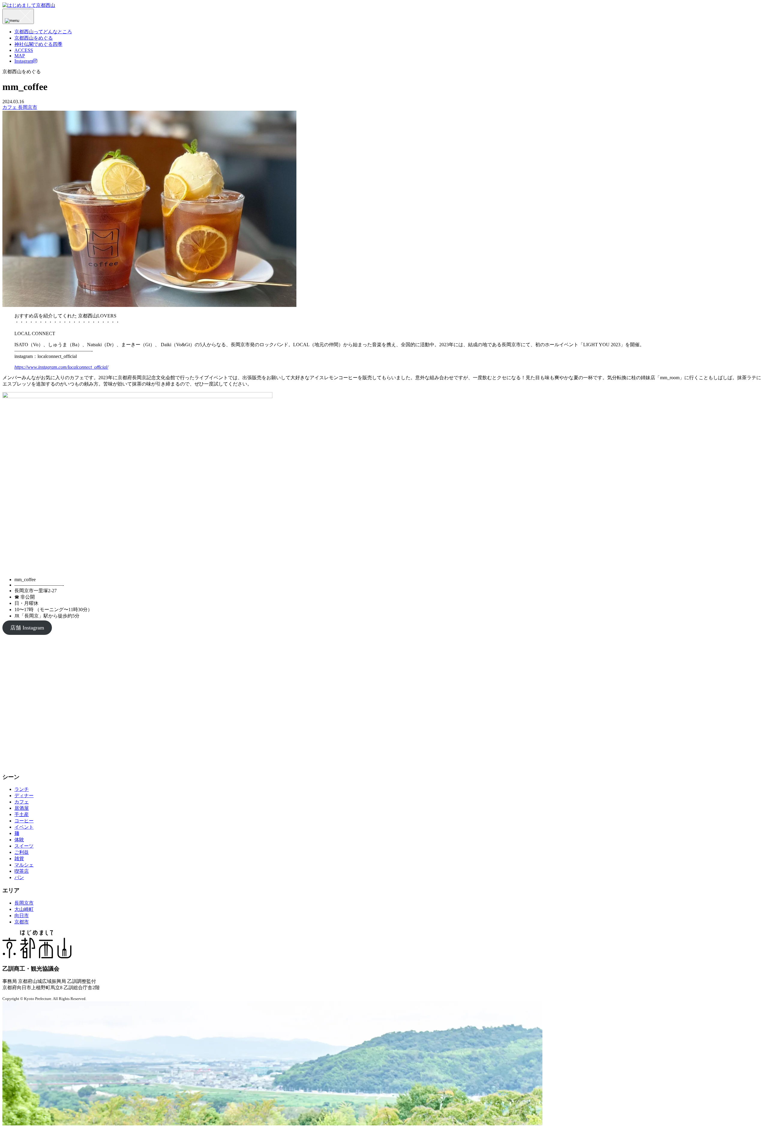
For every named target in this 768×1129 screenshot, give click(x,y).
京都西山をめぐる (33, 38)
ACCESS (23, 50)
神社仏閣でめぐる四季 (38, 44)
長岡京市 (27, 107)
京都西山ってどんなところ (43, 31)
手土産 (21, 814)
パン (19, 877)
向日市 (21, 915)
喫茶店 (21, 871)
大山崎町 (24, 909)
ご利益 (21, 852)
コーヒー (24, 820)
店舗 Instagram (27, 628)
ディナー (24, 795)
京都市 (21, 921)
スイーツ (24, 845)
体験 (19, 839)
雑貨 (19, 858)
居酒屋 (21, 808)
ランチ (21, 789)
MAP (19, 55)
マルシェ (24, 864)
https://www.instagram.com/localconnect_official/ (61, 367)
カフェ (10, 107)
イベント (24, 827)
